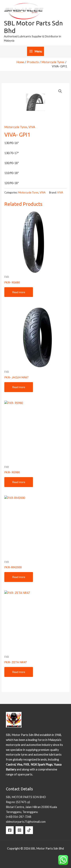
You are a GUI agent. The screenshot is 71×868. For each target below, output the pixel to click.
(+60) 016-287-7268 (18, 816)
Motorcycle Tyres (15, 127)
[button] (60, 91)
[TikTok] (29, 830)
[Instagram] (19, 830)
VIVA (31, 127)
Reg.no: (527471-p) (18, 802)
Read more (18, 292)
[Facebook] (10, 830)
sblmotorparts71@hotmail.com (26, 821)
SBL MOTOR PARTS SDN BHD (26, 797)
